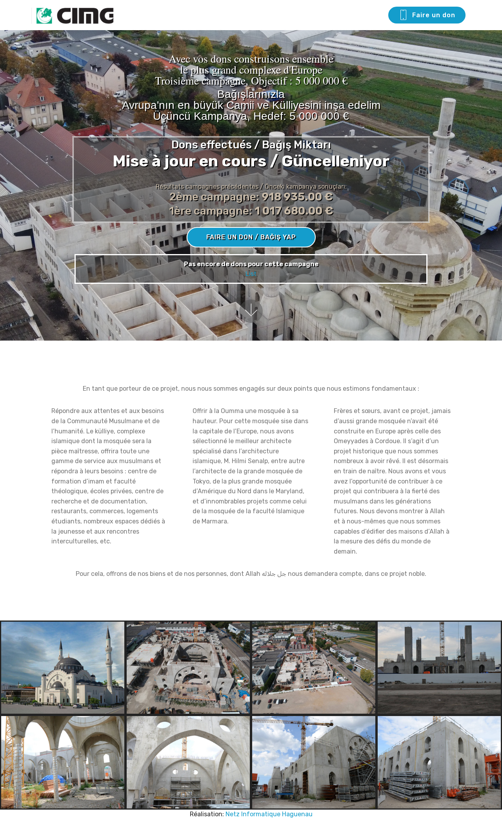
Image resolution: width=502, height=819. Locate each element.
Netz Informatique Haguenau (269, 814)
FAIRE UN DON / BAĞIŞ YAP (251, 237)
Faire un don (433, 15)
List (251, 274)
